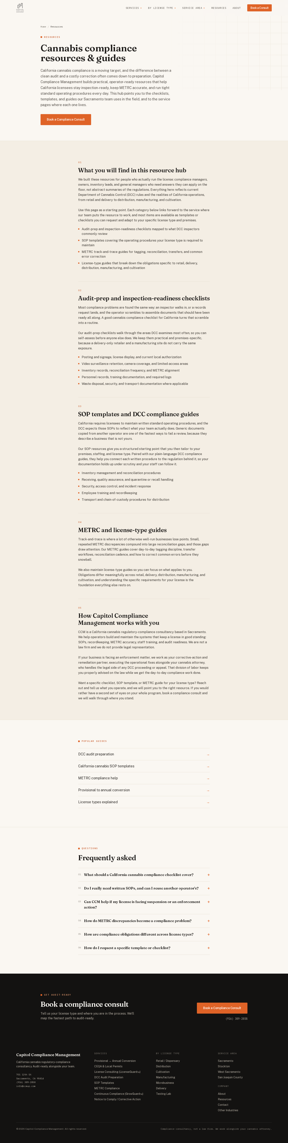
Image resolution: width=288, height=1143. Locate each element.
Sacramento (225, 1060)
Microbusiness (165, 1082)
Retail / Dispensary (168, 1060)
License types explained (144, 802)
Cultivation (163, 1071)
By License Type (162, 7)
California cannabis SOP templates (144, 766)
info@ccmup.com (25, 1086)
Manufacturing (165, 1077)
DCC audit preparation (144, 754)
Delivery (161, 1088)
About (237, 7)
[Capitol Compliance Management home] (20, 8)
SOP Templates (104, 1082)
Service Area (193, 7)
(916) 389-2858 (236, 1018)
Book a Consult (259, 7)
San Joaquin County (230, 1077)
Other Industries (228, 1110)
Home (43, 26)
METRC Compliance (107, 1088)
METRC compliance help (144, 778)
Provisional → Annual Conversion (115, 1060)
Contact (223, 1104)
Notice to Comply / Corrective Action (117, 1099)
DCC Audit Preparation (108, 1077)
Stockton (224, 1066)
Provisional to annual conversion (144, 790)
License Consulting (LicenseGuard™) (117, 1071)
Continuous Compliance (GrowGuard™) (118, 1093)
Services (134, 7)
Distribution (163, 1066)
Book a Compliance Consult (66, 119)
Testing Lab (163, 1093)
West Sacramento (229, 1071)
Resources (218, 7)
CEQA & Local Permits (108, 1066)
